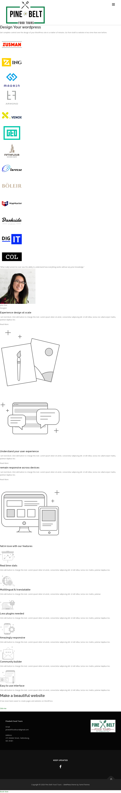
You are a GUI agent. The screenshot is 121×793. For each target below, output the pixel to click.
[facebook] (60, 766)
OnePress (67, 784)
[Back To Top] (111, 779)
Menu (113, 4)
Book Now (4, 791)
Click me (3, 708)
